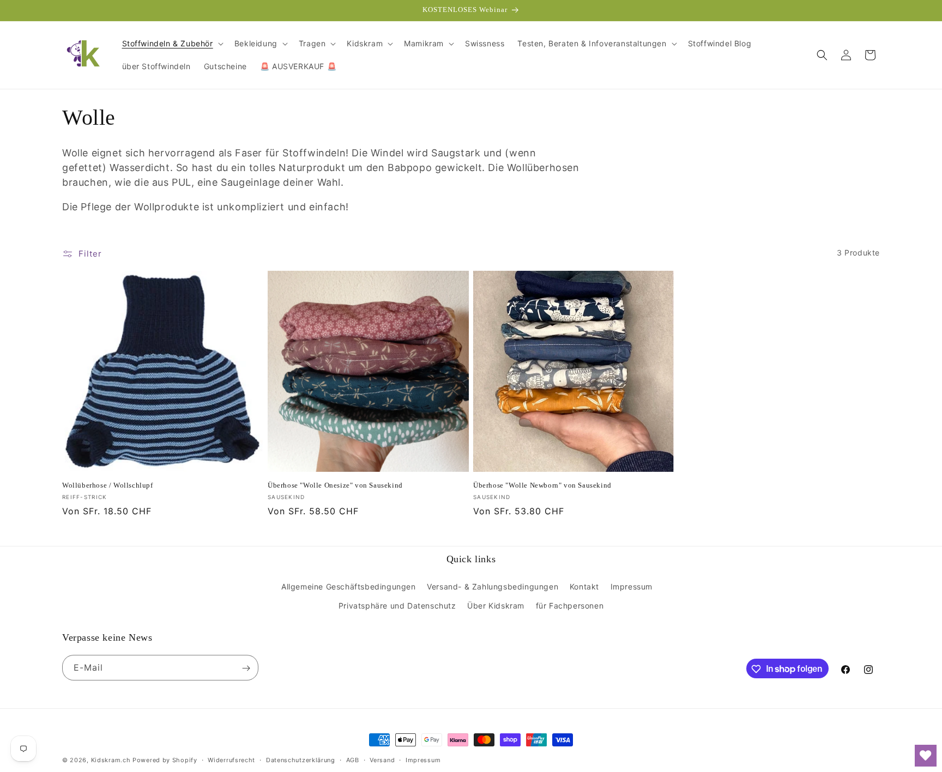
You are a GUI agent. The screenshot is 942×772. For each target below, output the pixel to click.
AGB (352, 759)
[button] (172, 43)
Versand (382, 759)
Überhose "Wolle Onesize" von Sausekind (335, 485)
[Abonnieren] (246, 668)
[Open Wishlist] (926, 756)
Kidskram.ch (111, 760)
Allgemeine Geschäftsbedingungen (348, 586)
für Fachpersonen (570, 605)
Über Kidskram (495, 605)
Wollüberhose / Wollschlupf (107, 485)
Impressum (632, 586)
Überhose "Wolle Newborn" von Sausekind (542, 485)
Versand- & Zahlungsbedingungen (492, 586)
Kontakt (584, 586)
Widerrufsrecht (231, 759)
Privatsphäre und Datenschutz (397, 605)
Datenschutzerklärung (300, 759)
